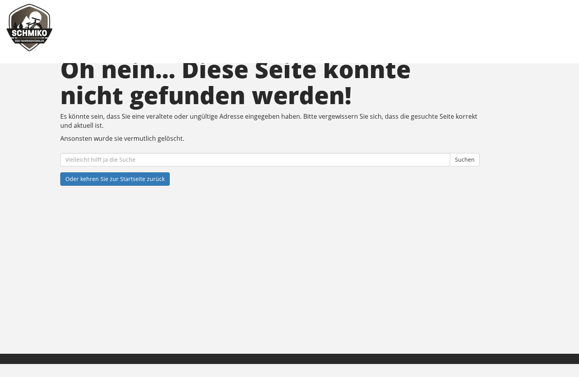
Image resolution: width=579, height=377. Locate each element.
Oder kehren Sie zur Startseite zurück (115, 179)
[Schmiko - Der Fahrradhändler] (123, 27)
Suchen (465, 159)
